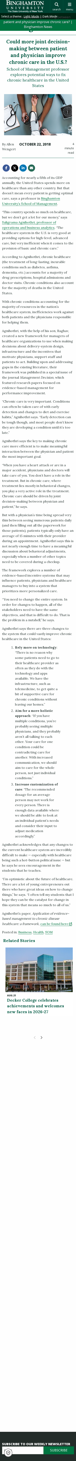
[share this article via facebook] (6, 168)
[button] (8, 1453)
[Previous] (35, 1037)
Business (25, 932)
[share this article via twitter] (14, 168)
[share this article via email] (31, 168)
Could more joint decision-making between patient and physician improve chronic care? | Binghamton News (38, 22)
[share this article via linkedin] (23, 168)
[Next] (41, 1037)
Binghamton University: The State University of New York (25, 6)
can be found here (56, 924)
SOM (49, 932)
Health (38, 932)
